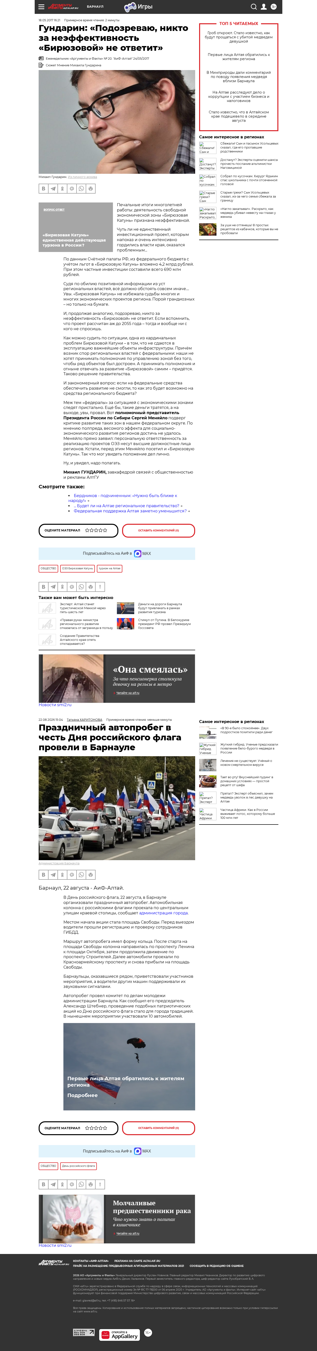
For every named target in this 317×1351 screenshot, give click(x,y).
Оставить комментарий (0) (158, 530)
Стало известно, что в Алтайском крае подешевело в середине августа (239, 116)
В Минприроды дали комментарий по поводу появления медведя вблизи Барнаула (239, 77)
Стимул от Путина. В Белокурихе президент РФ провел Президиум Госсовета (164, 624)
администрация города (163, 913)
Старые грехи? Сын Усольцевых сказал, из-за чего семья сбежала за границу (248, 196)
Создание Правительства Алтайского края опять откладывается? (79, 640)
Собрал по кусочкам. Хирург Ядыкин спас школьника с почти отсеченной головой (249, 180)
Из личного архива (82, 177)
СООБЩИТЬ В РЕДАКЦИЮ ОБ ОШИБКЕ (217, 1266)
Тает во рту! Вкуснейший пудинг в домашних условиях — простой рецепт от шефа (246, 781)
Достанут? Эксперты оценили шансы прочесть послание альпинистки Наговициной (249, 164)
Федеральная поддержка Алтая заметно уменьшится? (130, 511)
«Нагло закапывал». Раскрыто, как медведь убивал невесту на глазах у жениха (248, 213)
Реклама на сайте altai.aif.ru (137, 1261)
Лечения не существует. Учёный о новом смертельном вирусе (246, 763)
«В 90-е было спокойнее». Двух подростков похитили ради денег (246, 730)
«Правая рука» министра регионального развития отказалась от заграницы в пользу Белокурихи (76, 626)
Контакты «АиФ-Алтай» (91, 1261)
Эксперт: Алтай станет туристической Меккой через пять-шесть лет (83, 608)
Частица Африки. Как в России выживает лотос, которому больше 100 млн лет (247, 814)
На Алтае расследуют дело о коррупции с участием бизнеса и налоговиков (238, 96)
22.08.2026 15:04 (51, 720)
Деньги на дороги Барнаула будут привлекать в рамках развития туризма (160, 608)
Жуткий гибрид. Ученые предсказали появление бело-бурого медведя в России (249, 748)
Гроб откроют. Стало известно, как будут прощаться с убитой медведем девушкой (239, 37)
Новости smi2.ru (55, 704)
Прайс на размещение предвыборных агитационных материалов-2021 (128, 1266)
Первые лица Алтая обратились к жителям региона (239, 57)
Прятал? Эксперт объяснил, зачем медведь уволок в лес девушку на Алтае (246, 797)
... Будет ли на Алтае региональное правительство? (126, 505)
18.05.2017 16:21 (49, 20)
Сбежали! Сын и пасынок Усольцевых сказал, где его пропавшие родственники (249, 147)
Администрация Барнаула (59, 863)
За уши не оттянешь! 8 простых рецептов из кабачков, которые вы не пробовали (249, 229)
